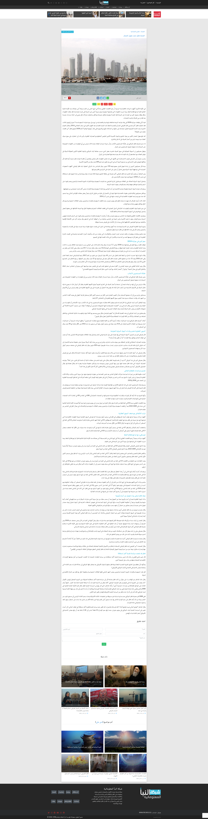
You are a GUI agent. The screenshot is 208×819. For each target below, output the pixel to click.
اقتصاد (107, 7)
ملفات (81, 7)
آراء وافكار (127, 7)
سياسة (120, 7)
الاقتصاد (94, 104)
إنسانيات (102, 7)
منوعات (87, 7)
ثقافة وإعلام (94, 7)
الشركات (105, 104)
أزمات (98, 104)
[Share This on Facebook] (98, 98)
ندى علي (99, 722)
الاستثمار (110, 104)
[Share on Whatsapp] (108, 98)
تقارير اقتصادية (135, 31)
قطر (102, 104)
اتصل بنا (143, 3)
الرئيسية (158, 3)
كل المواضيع (150, 3)
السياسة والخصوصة (157, 817)
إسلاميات (114, 7)
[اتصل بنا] (66, 3)
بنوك (114, 104)
